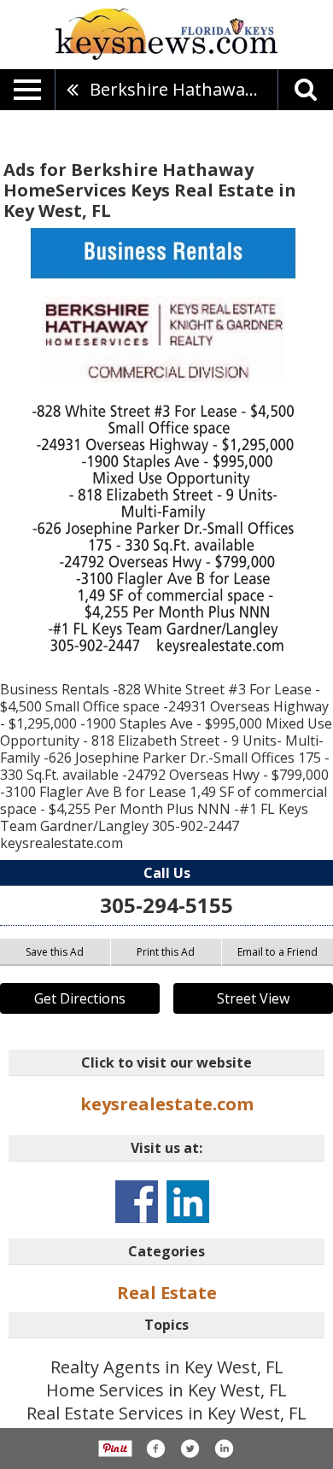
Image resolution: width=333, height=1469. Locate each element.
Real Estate (167, 1292)
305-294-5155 (166, 905)
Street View (253, 998)
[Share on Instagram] (224, 1448)
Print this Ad (166, 952)
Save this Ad (55, 952)
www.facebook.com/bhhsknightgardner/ (136, 1201)
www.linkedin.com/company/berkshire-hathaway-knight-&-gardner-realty (187, 1201)
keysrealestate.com (167, 1104)
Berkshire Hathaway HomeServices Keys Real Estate (184, 89)
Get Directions (80, 998)
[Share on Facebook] (155, 1448)
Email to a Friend (277, 952)
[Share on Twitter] (189, 1448)
